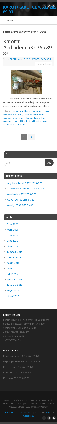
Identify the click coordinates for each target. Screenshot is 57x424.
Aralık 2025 (13, 229)
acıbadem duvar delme (34, 118)
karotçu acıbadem (18, 124)
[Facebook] (44, 6)
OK (48, 162)
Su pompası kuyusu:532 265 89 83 (25, 188)
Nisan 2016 (13, 296)
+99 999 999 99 (12, 339)
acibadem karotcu (41, 111)
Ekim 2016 (12, 268)
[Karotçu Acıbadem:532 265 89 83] (28, 83)
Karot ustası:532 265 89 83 (22, 194)
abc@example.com (13, 335)
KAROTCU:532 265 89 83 (21, 199)
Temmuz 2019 (15, 251)
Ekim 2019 (12, 246)
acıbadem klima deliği (13, 121)
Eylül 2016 (12, 273)
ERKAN (13, 59)
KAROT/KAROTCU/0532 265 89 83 (29, 9)
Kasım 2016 (13, 262)
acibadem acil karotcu (22, 111)
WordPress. (28, 416)
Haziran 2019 (14, 257)
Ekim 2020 (12, 240)
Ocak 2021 (12, 235)
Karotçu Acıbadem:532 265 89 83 (27, 47)
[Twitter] (48, 6)
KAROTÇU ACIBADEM (41, 59)
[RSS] (53, 6)
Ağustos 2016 (14, 279)
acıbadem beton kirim (13, 118)
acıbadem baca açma (12, 114)
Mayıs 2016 (13, 290)
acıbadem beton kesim (33, 114)
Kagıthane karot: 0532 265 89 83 (25, 183)
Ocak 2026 (12, 224)
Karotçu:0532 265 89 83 (20, 205)
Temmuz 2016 (15, 285)
